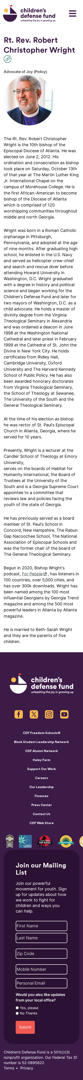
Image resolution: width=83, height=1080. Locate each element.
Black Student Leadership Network (41, 742)
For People (32, 574)
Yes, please (29, 1007)
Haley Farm (41, 760)
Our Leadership (41, 787)
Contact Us (41, 814)
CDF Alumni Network (41, 751)
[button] (9, 59)
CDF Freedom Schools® (41, 733)
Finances (41, 796)
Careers (41, 778)
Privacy (26, 1068)
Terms (9, 1068)
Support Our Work (41, 769)
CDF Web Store (42, 823)
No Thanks (28, 1013)
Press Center (41, 805)
